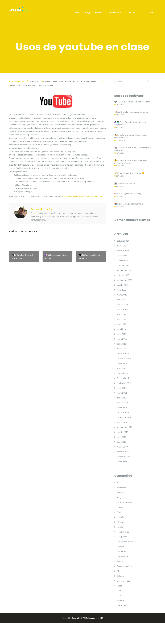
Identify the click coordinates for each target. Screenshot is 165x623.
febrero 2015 (123, 378)
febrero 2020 (123, 309)
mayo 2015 (122, 363)
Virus (119, 590)
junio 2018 (121, 319)
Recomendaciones (82, 81)
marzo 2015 (122, 373)
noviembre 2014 (124, 383)
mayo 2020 (122, 294)
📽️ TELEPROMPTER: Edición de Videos (132, 101)
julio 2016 (121, 329)
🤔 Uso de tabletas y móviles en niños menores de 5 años (130, 161)
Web (119, 595)
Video (93, 81)
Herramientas (69, 81)
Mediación (121, 551)
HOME (77, 12)
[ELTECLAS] (18, 12)
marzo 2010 (122, 446)
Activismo (121, 487)
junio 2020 (121, 290)
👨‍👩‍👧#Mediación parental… (125, 183)
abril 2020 (121, 299)
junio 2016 (121, 334)
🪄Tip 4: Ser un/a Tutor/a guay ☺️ (129, 173)
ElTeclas (120, 522)
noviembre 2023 (124, 260)
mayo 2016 (122, 339)
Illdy (69, 618)
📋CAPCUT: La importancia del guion (131, 112)
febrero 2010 (123, 451)
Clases (54, 81)
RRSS (119, 571)
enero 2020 (122, 314)
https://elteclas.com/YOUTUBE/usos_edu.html (82, 196)
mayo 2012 (122, 407)
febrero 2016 (123, 353)
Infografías (122, 536)
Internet (120, 546)
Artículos (47, 81)
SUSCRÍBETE (150, 12)
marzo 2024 (122, 245)
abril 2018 (121, 324)
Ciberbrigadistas (124, 502)
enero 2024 (122, 255)
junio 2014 (121, 388)
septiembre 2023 (124, 270)
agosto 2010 (122, 432)
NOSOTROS (113, 12)
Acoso (120, 482)
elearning (121, 517)
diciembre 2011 (124, 417)
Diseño (120, 512)
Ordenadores (123, 556)
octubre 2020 (123, 275)
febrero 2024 (123, 250)
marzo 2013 (122, 402)
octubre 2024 (123, 240)
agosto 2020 (122, 285)
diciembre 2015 (124, 358)
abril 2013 (121, 397)
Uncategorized (123, 581)
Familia (60, 81)
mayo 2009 (122, 461)
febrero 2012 (123, 412)
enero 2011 (122, 422)
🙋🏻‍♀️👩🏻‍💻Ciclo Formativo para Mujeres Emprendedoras (130, 123)
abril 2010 (121, 442)
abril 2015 (121, 368)
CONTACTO (133, 12)
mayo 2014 (122, 393)
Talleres (98, 12)
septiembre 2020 (124, 280)
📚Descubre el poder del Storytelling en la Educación (132, 148)
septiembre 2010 (124, 427)
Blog (87, 12)
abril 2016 (121, 343)
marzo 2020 (122, 304)
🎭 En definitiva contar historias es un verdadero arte (130, 136)
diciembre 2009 (124, 456)
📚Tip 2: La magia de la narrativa (128, 203)
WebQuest (122, 605)
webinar (120, 600)
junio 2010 (121, 437)
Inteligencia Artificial (126, 541)
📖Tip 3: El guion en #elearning (128, 193)
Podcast (120, 561)
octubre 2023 (123, 265)
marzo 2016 (122, 348)
